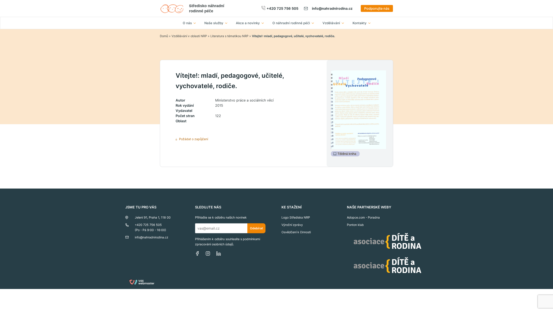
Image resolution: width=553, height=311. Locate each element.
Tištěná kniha (346, 154)
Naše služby (213, 23)
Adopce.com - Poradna (363, 217)
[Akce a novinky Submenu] (264, 23)
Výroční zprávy (292, 225)
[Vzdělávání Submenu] (344, 23)
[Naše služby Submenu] (227, 23)
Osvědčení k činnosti (296, 232)
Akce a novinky (248, 23)
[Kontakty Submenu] (371, 23)
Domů (164, 36)
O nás (187, 23)
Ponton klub (355, 225)
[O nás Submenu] (196, 23)
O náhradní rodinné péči (291, 23)
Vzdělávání (331, 23)
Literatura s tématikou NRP (229, 36)
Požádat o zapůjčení (193, 139)
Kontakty (360, 23)
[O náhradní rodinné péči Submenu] (314, 23)
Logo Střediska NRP (295, 217)
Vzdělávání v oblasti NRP (189, 36)
